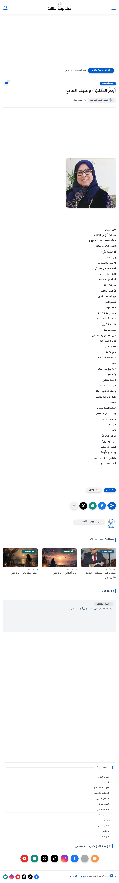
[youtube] (24, 858)
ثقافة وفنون (108, 83)
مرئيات (106, 831)
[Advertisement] (59, 42)
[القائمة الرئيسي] (113, 7)
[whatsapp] (34, 858)
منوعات (106, 837)
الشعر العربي (103, 799)
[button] (102, 506)
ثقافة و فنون (103, 810)
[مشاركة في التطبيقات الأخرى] (74, 506)
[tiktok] (54, 858)
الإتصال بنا (104, 782)
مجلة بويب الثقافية (99, 100)
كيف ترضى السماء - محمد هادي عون (101, 575)
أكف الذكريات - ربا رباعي (24, 573)
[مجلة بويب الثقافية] (59, 7)
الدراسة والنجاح (102, 788)
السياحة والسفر (102, 793)
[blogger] (95, 858)
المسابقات (104, 804)
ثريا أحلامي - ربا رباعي (75, 70)
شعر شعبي (104, 826)
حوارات (106, 820)
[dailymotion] (85, 858)
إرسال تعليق (103, 604)
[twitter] (44, 858)
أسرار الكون (104, 777)
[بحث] (5, 7)
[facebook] (75, 858)
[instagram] (64, 858)
